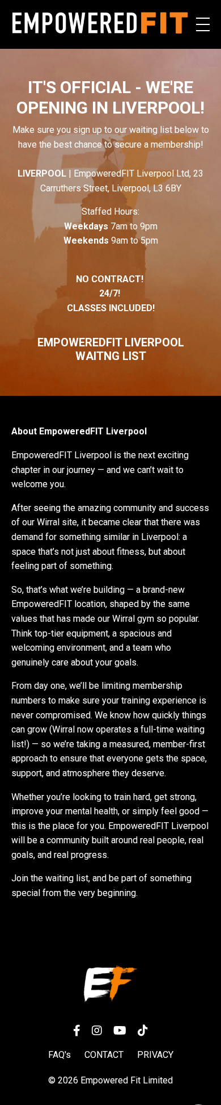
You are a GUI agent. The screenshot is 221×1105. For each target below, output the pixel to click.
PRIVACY (155, 1054)
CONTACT (104, 1054)
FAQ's (59, 1054)
